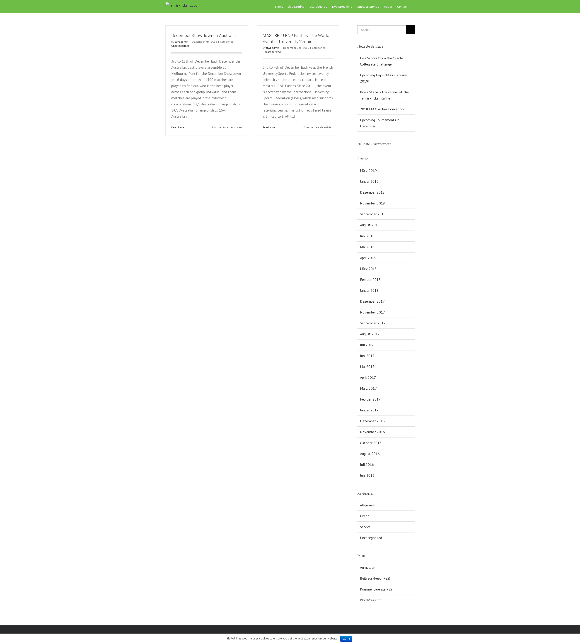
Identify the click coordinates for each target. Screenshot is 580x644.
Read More (177, 127)
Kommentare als (376, 589)
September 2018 (373, 214)
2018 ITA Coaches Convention (383, 109)
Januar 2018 (369, 290)
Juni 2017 (367, 355)
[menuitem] (281, 6)
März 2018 (368, 268)
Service (365, 527)
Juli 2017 (367, 345)
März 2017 (368, 388)
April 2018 (368, 257)
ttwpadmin (181, 41)
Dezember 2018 (372, 192)
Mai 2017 (367, 366)
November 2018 (372, 203)
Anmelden (367, 567)
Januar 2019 (369, 181)
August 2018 (370, 225)
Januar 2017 (369, 410)
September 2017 (373, 323)
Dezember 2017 (372, 301)
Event (364, 516)
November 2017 (372, 312)
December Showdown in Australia (203, 35)
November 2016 (372, 432)
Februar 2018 (370, 279)
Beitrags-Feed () (375, 578)
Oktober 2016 (371, 442)
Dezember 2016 (372, 421)
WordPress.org (371, 600)
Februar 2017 (370, 399)
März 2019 (368, 170)
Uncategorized (180, 45)
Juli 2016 (367, 464)
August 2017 (370, 334)
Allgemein (367, 505)
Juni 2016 (367, 475)
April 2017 (368, 377)
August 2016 (370, 453)
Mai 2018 (367, 247)
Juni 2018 (367, 236)
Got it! (346, 638)
